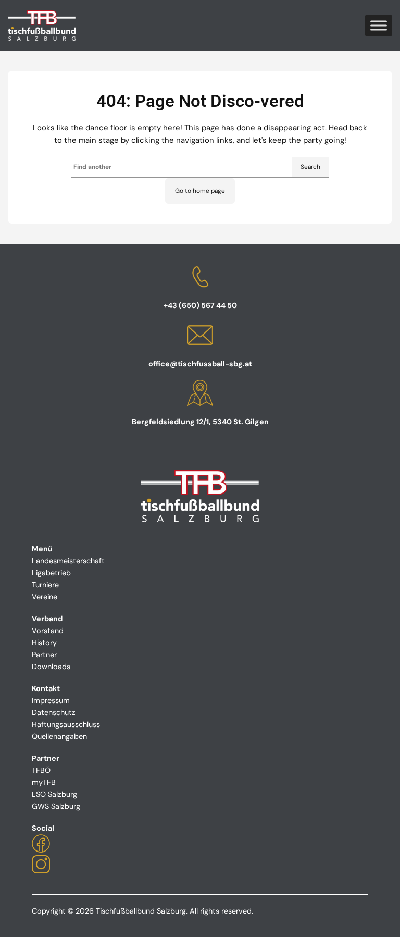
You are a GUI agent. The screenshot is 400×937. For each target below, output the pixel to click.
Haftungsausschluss (66, 724)
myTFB (44, 782)
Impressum (51, 700)
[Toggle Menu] (378, 25)
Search (310, 167)
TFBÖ (41, 770)
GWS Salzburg (56, 806)
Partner (44, 654)
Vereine (44, 596)
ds (66, 666)
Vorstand (48, 630)
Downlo (45, 666)
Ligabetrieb (51, 572)
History (44, 642)
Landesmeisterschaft (68, 560)
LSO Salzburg (54, 794)
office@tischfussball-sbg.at (200, 363)
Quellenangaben (59, 736)
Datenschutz (54, 712)
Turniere (45, 584)
